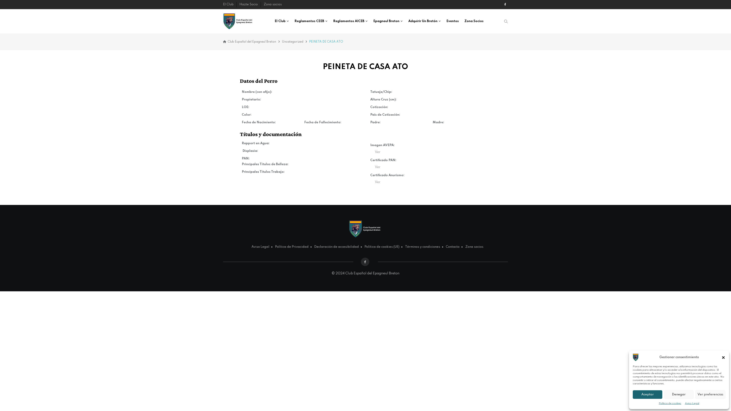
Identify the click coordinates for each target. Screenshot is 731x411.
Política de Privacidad (292, 247)
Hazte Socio (248, 4)
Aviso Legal (692, 403)
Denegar (679, 394)
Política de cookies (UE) (382, 247)
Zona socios (273, 4)
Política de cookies (670, 403)
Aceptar (647, 394)
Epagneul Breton (386, 21)
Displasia (250, 151)
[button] (723, 357)
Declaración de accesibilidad (336, 247)
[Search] (506, 21)
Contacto (453, 247)
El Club (228, 4)
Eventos (452, 21)
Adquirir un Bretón (422, 21)
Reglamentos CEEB (309, 21)
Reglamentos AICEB (348, 21)
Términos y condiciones (422, 247)
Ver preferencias (710, 394)
